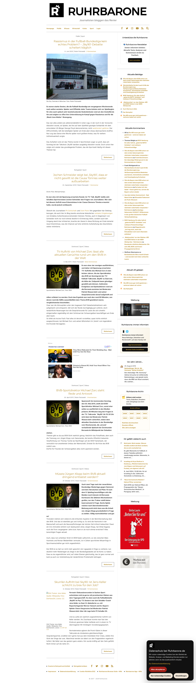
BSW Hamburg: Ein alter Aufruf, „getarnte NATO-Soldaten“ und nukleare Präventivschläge (134, 97)
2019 (145, 418)
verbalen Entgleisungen (103, 213)
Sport (92, 28)
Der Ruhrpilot (127, 112)
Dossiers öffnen (127, 425)
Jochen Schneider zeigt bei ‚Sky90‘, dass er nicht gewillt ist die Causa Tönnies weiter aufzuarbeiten (80, 178)
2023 (145, 413)
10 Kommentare (92, 481)
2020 (138, 418)
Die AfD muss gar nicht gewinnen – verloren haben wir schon (135, 116)
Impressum (52, 671)
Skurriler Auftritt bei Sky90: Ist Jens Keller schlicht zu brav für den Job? (80, 583)
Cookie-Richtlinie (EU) (87, 671)
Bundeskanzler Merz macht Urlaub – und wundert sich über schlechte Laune (136, 257)
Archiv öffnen (135, 408)
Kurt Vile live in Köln (130, 109)
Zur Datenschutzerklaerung (159, 663)
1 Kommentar (94, 185)
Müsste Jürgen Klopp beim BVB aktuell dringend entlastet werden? (80, 475)
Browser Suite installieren (135, 349)
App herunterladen (135, 345)
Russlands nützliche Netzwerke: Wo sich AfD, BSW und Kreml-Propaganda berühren (136, 246)
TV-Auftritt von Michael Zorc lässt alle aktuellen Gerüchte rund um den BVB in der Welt (80, 255)
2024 (138, 413)
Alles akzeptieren (158, 669)
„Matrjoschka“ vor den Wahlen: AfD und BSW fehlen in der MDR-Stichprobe (135, 104)
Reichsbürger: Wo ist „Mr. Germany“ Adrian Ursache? (134, 369)
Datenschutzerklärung (68, 671)
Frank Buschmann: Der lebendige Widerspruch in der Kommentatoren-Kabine (136, 160)
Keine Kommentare (91, 262)
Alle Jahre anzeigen (129, 427)
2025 (132, 413)
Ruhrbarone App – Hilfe (134, 671)
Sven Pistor (84, 211)
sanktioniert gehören (101, 128)
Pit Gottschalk (71, 211)
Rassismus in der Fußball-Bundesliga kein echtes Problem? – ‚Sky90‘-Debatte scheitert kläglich (80, 44)
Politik (59, 28)
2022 (125, 418)
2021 (131, 418)
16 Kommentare (92, 589)
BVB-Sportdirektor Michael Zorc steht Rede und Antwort (80, 392)
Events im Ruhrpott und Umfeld (59, 666)
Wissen (66, 28)
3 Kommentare (91, 51)
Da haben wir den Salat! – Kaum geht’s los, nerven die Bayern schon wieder (136, 189)
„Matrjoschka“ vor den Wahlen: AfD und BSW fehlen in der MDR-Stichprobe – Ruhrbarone (136, 239)
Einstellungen (181, 676)
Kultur (85, 28)
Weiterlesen (108, 157)
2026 (125, 413)
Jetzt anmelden (135, 60)
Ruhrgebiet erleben (80, 666)
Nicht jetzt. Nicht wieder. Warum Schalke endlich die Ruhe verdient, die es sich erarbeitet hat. (136, 445)
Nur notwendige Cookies (161, 676)
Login (99, 28)
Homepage (50, 28)
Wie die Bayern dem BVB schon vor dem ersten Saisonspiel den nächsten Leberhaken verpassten (136, 80)
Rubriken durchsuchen (130, 423)
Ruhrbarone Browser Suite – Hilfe (110, 671)
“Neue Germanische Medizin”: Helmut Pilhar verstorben (134, 481)
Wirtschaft (76, 28)
